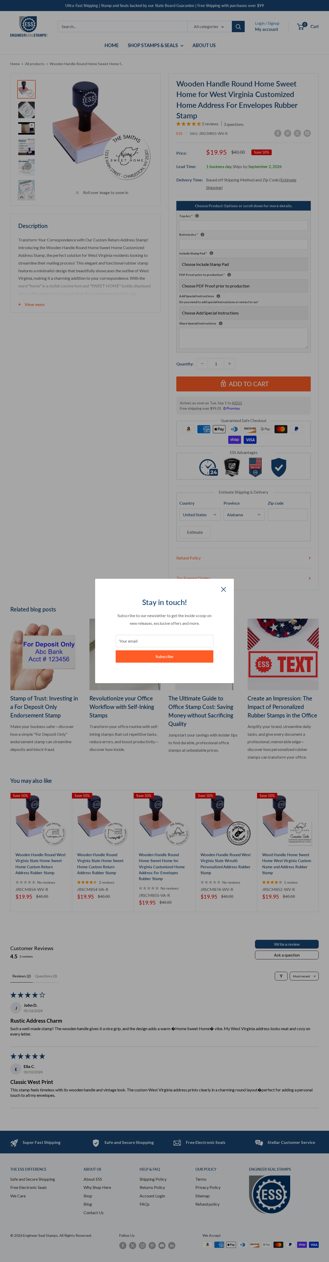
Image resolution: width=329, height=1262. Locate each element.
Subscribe (164, 656)
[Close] (223, 589)
